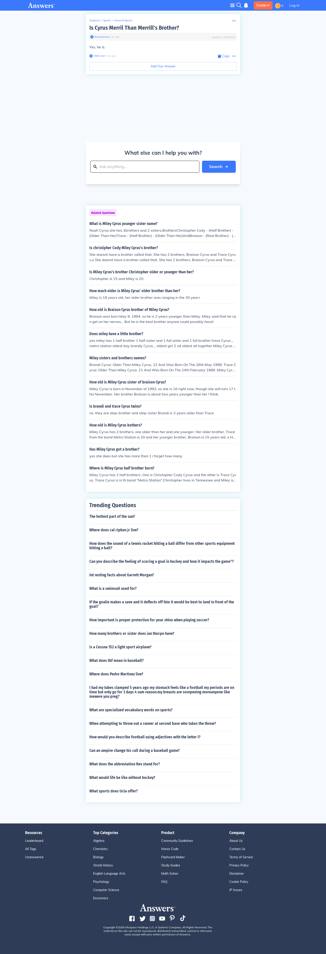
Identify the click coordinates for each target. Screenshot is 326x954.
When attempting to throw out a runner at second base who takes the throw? (152, 723)
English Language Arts (109, 874)
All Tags (30, 849)
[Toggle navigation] (232, 5)
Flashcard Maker (173, 857)
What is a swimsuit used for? (113, 588)
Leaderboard (34, 841)
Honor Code (170, 849)
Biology (98, 857)
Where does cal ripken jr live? (113, 530)
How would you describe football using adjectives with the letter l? (144, 737)
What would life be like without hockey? (122, 777)
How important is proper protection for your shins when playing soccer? (149, 620)
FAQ (164, 882)
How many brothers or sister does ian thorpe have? (131, 633)
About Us (236, 841)
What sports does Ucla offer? (113, 791)
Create (261, 5)
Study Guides (170, 865)
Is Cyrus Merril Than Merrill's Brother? (134, 27)
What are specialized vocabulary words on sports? (131, 710)
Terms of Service (241, 857)
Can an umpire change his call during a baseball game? (134, 750)
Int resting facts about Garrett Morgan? (121, 575)
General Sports (123, 20)
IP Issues (235, 890)
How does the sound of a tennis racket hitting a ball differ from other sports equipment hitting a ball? (162, 545)
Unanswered (34, 857)
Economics (100, 898)
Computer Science (106, 890)
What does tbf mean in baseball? (116, 660)
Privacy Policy (239, 865)
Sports (107, 20)
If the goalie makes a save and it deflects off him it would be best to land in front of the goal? (161, 604)
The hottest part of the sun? (112, 516)
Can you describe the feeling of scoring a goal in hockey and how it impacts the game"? (161, 561)
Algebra (98, 841)
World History (103, 865)
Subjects (94, 20)
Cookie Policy (238, 882)
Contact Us (237, 849)
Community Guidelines (177, 841)
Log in (294, 5)
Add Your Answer (163, 66)
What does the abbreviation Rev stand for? (124, 764)
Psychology (101, 882)
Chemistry (100, 849)
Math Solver (169, 874)
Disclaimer (236, 874)
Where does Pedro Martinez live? (116, 674)
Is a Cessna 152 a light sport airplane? (120, 647)
